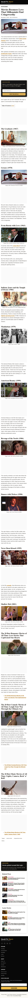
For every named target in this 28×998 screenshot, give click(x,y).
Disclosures (3, 966)
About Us (3, 961)
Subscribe (14, 988)
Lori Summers (14, 17)
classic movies (9, 838)
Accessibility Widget (17, 995)
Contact (2, 964)
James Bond (16, 245)
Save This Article (14, 94)
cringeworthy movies (18, 838)
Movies (3, 840)
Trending (3, 948)
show (12, 105)
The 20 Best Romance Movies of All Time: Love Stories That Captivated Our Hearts (15, 697)
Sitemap (2, 975)
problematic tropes (6, 53)
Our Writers (3, 963)
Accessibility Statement (21, 994)
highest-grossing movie (8, 315)
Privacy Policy (4, 973)
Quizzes (2, 956)
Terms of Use (4, 971)
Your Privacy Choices (11, 994)
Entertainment (4, 6)
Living (2, 954)
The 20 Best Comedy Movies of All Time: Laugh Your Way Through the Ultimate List (15, 767)
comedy (9, 585)
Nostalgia (3, 952)
